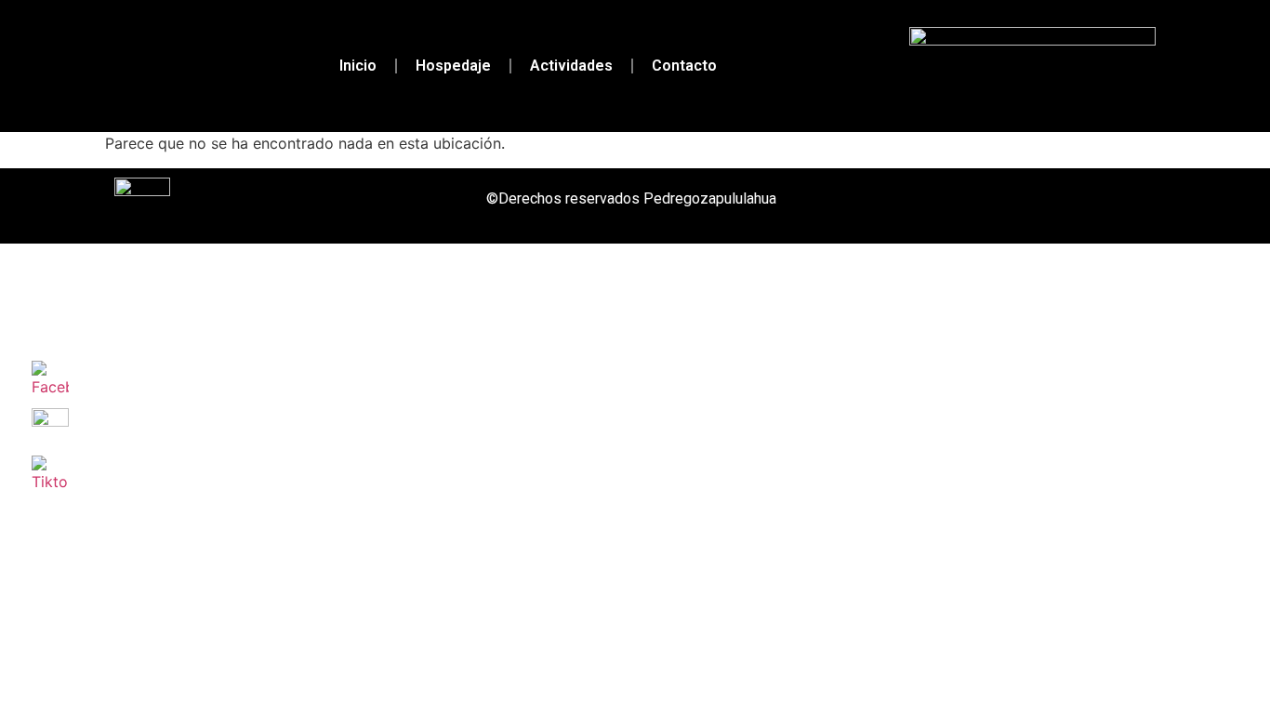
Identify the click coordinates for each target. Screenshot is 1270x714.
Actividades (571, 65)
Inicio (358, 65)
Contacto (684, 65)
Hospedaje (453, 65)
